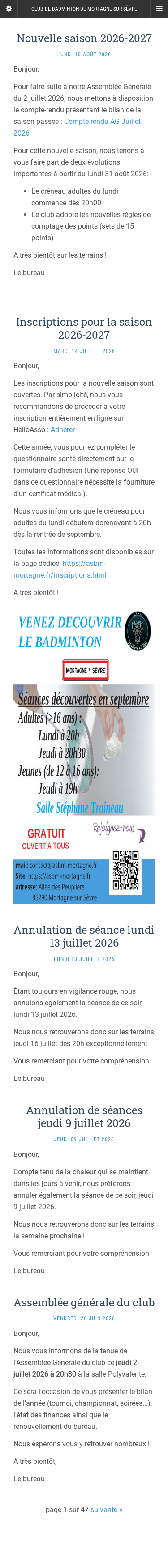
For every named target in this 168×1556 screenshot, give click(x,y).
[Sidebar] (9, 9)
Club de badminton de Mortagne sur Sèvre (84, 9)
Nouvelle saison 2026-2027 (84, 38)
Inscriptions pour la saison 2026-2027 (84, 328)
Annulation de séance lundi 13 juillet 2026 (84, 936)
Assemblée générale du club (84, 1302)
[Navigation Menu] (159, 9)
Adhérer (63, 429)
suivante (103, 1509)
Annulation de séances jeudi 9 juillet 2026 (84, 1116)
